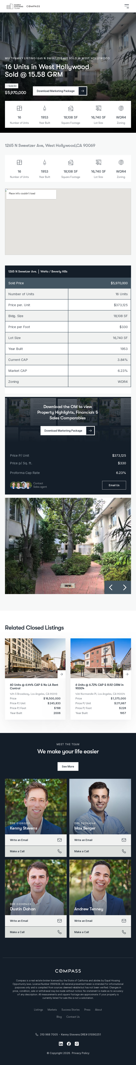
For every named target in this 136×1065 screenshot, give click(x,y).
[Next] (124, 587)
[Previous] (111, 587)
